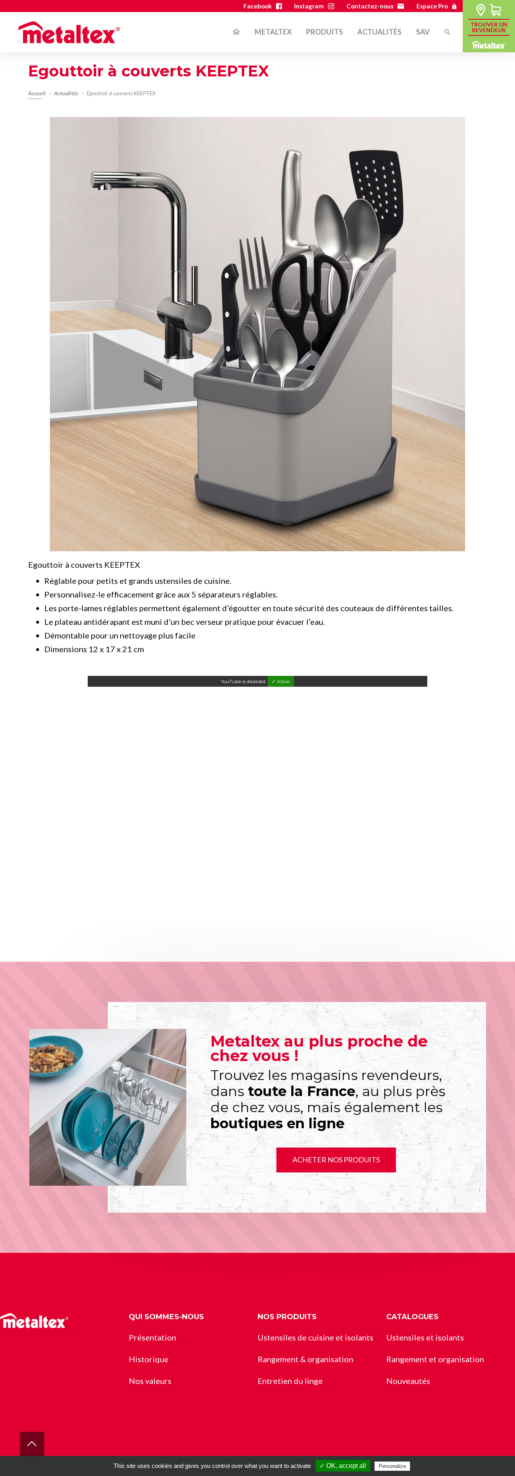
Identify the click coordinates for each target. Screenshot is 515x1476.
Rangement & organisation (305, 1359)
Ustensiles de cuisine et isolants (315, 1337)
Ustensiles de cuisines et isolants (362, 54)
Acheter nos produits (336, 1159)
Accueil (236, 32)
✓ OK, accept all (342, 1465)
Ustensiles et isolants (425, 1337)
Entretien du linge (337, 94)
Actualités (379, 32)
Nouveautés (408, 1381)
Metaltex (273, 32)
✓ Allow (281, 681)
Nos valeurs (150, 1381)
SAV (423, 32)
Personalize (392, 1466)
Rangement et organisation (353, 74)
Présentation (152, 1337)
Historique (149, 1359)
